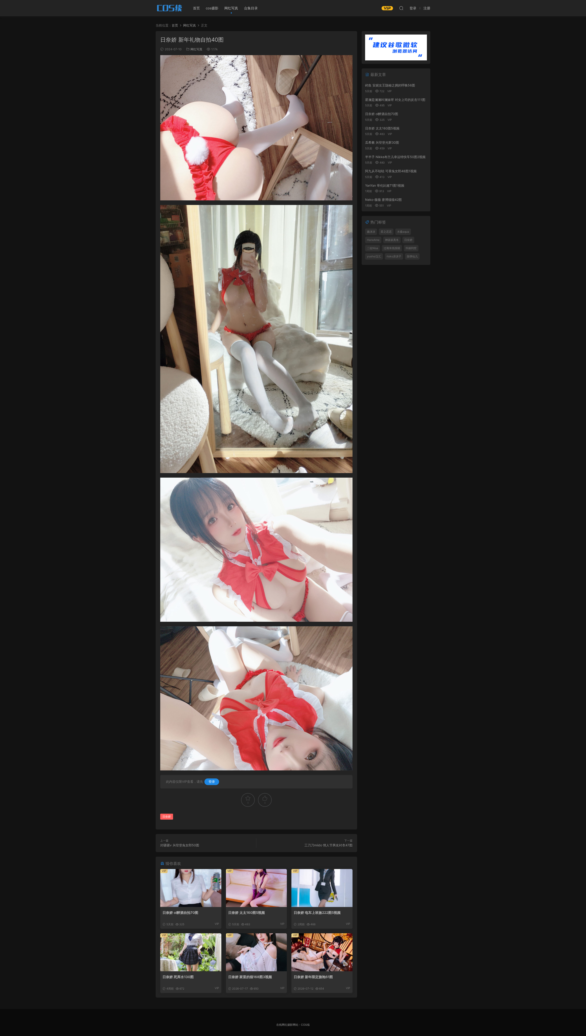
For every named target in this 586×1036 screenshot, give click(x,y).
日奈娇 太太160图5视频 (246, 912)
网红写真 (231, 8)
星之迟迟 (386, 231)
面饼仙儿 (412, 256)
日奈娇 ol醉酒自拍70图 (180, 912)
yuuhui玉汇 (374, 256)
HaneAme (373, 240)
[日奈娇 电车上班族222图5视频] (322, 888)
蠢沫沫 (371, 231)
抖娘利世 (411, 248)
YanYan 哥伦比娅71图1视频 (384, 185)
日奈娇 (167, 816)
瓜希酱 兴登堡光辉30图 (382, 142)
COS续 (169, 8)
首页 (196, 8)
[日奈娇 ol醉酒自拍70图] (190, 888)
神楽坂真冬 (392, 240)
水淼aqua (403, 231)
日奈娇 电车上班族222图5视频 (317, 912)
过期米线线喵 (392, 248)
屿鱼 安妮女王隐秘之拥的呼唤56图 (390, 85)
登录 (212, 781)
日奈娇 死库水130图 (178, 977)
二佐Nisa (372, 248)
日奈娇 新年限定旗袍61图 (313, 977)
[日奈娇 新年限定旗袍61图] (322, 952)
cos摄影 (212, 8)
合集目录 (251, 8)
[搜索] (401, 8)
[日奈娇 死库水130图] (190, 952)
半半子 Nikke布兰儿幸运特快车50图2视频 (395, 157)
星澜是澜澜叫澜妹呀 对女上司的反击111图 (395, 100)
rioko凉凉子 (394, 256)
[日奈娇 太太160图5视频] (256, 888)
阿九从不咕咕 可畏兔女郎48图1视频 (391, 171)
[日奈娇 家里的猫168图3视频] (256, 952)
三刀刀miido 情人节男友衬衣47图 (328, 845)
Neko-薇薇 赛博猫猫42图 (383, 200)
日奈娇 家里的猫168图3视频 (250, 977)
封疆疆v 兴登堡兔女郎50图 (179, 845)
